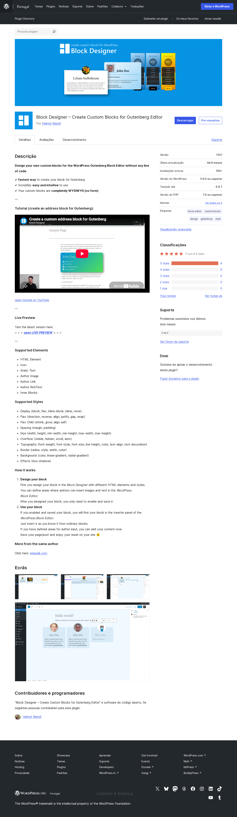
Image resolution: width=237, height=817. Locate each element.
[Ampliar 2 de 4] (99, 579)
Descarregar (185, 120)
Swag (146, 773)
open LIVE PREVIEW (38, 332)
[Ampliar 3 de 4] (144, 579)
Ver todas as (213, 296)
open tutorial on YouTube (32, 300)
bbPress (190, 767)
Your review (168, 296)
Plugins (61, 767)
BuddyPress (193, 773)
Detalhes (25, 140)
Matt (188, 761)
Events (145, 761)
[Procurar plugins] (54, 31)
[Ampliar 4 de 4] (144, 607)
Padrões (62, 773)
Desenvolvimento (74, 140)
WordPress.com (195, 755)
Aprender (105, 755)
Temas (61, 761)
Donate (147, 767)
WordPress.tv (109, 773)
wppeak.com (38, 553)
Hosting (19, 767)
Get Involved (149, 755)
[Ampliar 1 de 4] (53, 579)
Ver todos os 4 (213, 202)
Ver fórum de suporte (174, 341)
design (194, 218)
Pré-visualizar (210, 120)
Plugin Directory (24, 18)
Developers (106, 767)
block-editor (195, 211)
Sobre (18, 755)
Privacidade (22, 773)
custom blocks (213, 211)
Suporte (216, 140)
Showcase (63, 755)
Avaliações (46, 140)
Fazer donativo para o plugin (179, 378)
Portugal (55, 793)
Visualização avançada (175, 229)
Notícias (20, 761)
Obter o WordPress (217, 6)
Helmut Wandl (51, 123)
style (218, 218)
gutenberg (206, 218)
